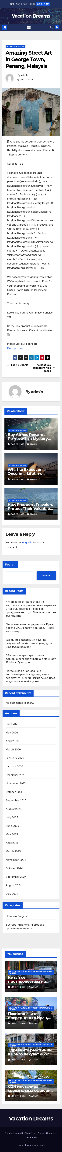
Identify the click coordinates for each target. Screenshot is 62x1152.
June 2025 (12, 825)
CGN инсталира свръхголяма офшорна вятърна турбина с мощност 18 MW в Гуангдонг (31, 659)
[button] (51, 27)
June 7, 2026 (18, 987)
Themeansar (30, 1137)
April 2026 (12, 741)
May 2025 (12, 834)
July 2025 (12, 817)
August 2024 (14, 885)
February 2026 (15, 758)
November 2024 (16, 859)
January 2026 (14, 766)
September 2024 (16, 876)
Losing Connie (19, 365)
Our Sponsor (15, 348)
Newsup (50, 1133)
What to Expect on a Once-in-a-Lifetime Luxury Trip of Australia (29, 473)
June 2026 (12, 724)
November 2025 (16, 783)
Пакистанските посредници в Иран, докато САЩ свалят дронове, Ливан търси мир (30, 628)
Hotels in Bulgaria (15, 46)
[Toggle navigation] (28, 27)
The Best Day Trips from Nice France (41, 368)
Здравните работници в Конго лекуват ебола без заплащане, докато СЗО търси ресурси (30, 643)
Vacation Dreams (31, 16)
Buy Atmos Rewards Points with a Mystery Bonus (28, 438)
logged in (27, 542)
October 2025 (14, 792)
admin (24, 75)
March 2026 (13, 749)
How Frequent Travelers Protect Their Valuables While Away (30, 508)
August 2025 (13, 808)
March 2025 (13, 851)
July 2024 (12, 893)
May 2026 (12, 732)
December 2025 (15, 775)
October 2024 (14, 868)
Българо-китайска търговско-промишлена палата (25, 926)
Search (10, 564)
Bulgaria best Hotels (35, 1145)
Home (20, 1145)
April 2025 (12, 842)
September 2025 (16, 800)
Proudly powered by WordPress (21, 1133)
